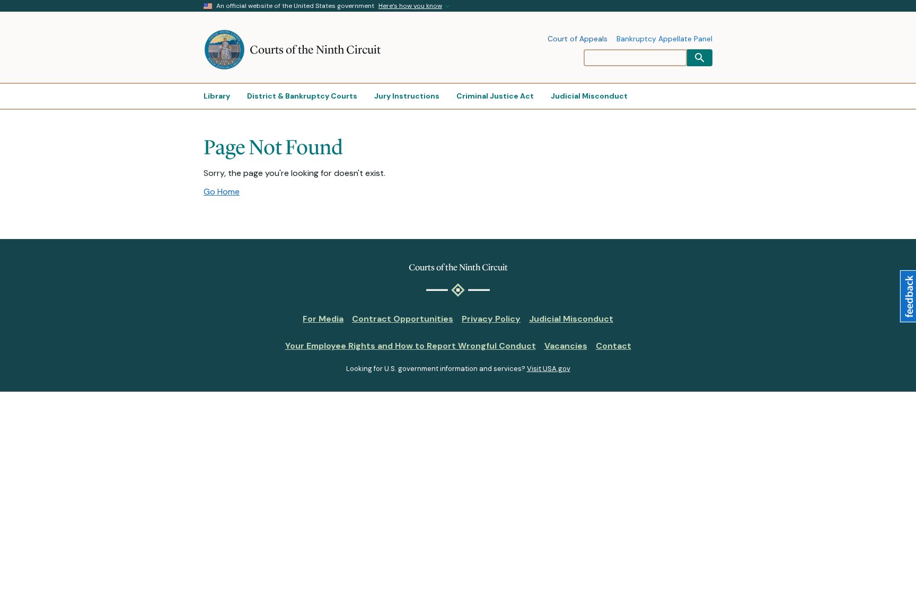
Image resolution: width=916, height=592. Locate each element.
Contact (613, 345)
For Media (323, 318)
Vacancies (565, 345)
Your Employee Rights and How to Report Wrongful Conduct (410, 345)
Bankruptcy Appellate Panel (664, 39)
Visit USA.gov (548, 368)
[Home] (227, 50)
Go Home (222, 191)
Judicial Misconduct (571, 318)
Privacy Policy (491, 318)
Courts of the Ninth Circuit (315, 49)
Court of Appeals (577, 39)
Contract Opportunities (402, 318)
